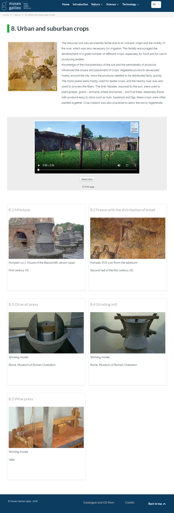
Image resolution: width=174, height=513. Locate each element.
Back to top (155, 503)
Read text (87, 179)
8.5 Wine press (21, 399)
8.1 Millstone (19, 210)
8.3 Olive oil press (23, 304)
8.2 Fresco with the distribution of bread (122, 210)
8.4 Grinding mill (103, 304)
